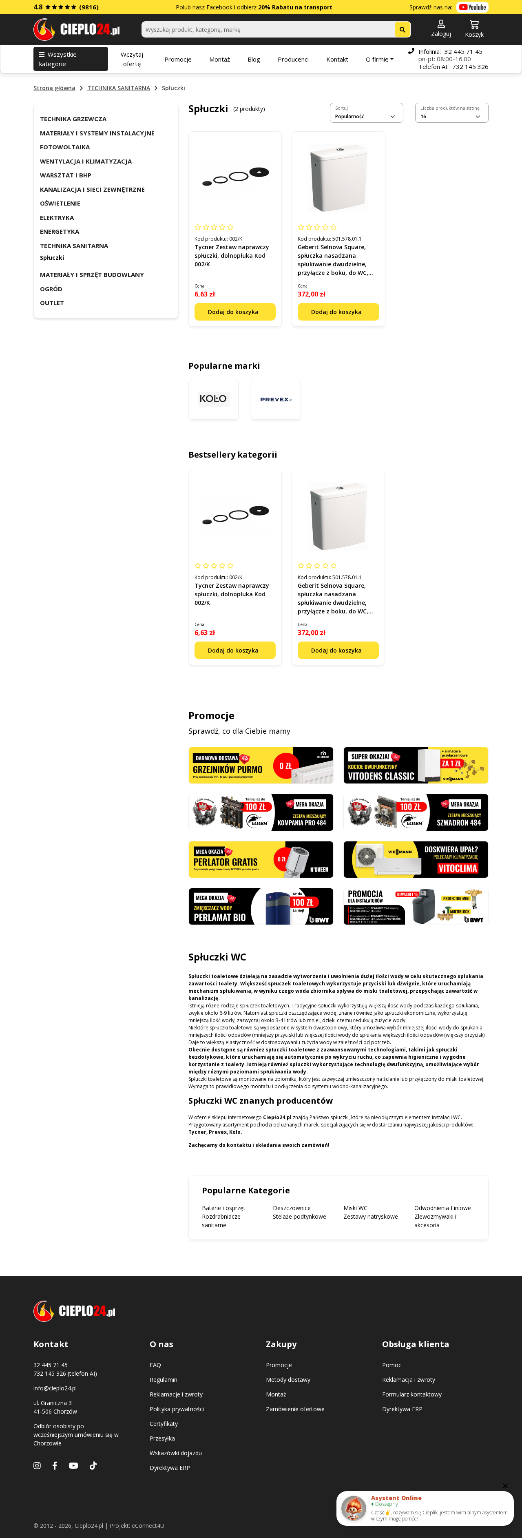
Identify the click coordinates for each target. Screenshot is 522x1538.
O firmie (377, 59)
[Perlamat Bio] (261, 906)
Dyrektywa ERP (170, 1468)
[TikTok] (93, 1465)
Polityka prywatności (177, 1409)
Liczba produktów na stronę (450, 108)
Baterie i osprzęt (224, 1208)
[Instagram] (37, 1465)
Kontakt (337, 59)
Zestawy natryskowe (370, 1216)
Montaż (219, 59)
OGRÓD (51, 289)
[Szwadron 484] (416, 812)
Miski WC (355, 1208)
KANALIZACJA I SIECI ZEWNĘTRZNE (92, 189)
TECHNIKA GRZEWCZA (73, 119)
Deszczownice (292, 1208)
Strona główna (54, 88)
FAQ (155, 1365)
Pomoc (391, 1365)
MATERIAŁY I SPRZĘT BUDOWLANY (92, 274)
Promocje (178, 59)
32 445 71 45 (463, 51)
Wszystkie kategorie (58, 59)
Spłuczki (52, 257)
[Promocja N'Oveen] (261, 859)
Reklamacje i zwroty (176, 1394)
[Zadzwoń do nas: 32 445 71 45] (411, 59)
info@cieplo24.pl (55, 1388)
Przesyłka (162, 1438)
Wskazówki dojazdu (176, 1453)
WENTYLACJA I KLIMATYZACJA (86, 161)
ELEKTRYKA (57, 217)
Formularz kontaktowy (412, 1394)
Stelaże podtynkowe (299, 1216)
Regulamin (163, 1379)
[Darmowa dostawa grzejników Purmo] (261, 764)
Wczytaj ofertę (132, 59)
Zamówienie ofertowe (295, 1409)
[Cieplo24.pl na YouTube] (472, 7)
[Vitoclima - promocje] (416, 859)
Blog (254, 59)
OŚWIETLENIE (60, 203)
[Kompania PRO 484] (261, 812)
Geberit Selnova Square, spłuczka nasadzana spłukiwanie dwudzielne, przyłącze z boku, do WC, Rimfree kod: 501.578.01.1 (334, 264)
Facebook (219, 7)
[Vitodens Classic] (416, 764)
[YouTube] (73, 1465)
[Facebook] (55, 1465)
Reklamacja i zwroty (408, 1379)
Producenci (293, 59)
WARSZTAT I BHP (65, 175)
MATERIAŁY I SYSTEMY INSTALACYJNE (97, 133)
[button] (441, 29)
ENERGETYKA (59, 231)
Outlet (52, 303)
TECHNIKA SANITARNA (118, 88)
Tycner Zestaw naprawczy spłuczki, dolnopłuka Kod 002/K (232, 255)
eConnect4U (148, 1525)
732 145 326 (470, 66)
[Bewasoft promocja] (416, 906)
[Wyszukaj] (402, 29)
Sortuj (341, 108)
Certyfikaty (164, 1423)
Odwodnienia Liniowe (442, 1208)
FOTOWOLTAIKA (65, 147)
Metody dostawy (288, 1379)
